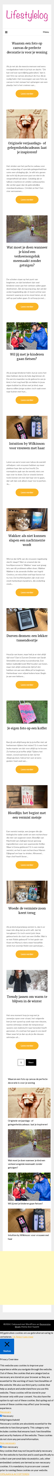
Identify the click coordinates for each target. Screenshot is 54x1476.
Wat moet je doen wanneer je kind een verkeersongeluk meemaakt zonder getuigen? (27, 256)
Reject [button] (19, 1336)
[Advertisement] (27, 1278)
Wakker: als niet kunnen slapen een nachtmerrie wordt (27, 540)
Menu (46, 31)
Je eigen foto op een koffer (27, 728)
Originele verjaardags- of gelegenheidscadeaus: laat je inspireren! (27, 147)
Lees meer (28, 1336)
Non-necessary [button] (8, 1443)
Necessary (7, 1415)
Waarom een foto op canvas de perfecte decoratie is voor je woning (27, 47)
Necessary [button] (5, 1411)
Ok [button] (14, 1336)
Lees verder (27, 93)
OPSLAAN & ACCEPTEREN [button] (14, 1474)
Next (31, 1062)
